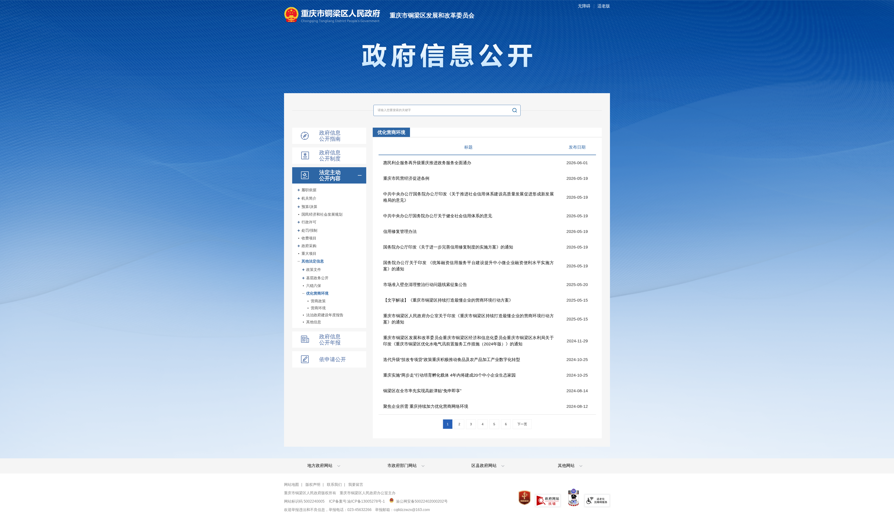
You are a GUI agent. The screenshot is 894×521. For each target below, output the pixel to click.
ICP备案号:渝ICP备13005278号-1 (357, 501)
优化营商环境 (317, 293)
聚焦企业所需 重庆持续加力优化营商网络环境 (425, 406)
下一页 (522, 424)
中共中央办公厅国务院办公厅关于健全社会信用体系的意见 (437, 216)
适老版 (603, 6)
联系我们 (334, 485)
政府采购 (308, 246)
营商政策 (318, 301)
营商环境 (318, 308)
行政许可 (308, 222)
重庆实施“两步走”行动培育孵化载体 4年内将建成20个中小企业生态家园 (449, 375)
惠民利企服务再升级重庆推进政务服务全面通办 (427, 162)
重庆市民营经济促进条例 (406, 178)
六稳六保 (313, 286)
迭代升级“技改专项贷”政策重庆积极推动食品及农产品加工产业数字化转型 (451, 359)
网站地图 (291, 485)
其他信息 (313, 322)
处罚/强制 (309, 230)
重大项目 (308, 253)
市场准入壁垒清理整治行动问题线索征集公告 (425, 284)
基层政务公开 (317, 278)
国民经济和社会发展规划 (321, 214)
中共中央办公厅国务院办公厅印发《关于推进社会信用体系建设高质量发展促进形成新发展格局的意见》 (468, 197)
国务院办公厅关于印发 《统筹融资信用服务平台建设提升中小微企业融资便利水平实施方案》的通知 (468, 265)
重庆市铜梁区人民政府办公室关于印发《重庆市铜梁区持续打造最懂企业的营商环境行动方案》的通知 (468, 318)
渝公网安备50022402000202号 (421, 501)
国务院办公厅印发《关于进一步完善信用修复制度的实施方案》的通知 (448, 247)
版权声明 (312, 485)
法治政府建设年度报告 (324, 315)
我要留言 (355, 485)
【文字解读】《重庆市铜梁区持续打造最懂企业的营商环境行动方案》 (448, 300)
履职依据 (308, 190)
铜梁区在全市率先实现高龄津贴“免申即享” (422, 390)
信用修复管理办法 (400, 231)
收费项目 (308, 238)
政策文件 (313, 270)
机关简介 (308, 198)
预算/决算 (309, 207)
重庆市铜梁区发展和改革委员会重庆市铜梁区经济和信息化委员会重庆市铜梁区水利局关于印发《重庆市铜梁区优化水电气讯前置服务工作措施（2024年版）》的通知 (468, 340)
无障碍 (584, 6)
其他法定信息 (312, 261)
